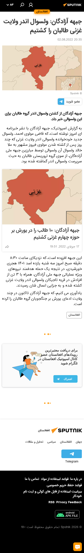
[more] (7, 246)
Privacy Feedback (69, 502)
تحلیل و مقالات (34, 441)
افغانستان (74, 315)
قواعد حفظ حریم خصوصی (64, 485)
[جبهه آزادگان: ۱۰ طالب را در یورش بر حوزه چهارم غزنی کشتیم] (42, 196)
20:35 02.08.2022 (70, 40)
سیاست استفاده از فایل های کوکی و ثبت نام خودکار (52, 494)
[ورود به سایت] (30, 4)
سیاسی (51, 441)
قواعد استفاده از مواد (54, 479)
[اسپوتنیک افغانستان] (73, 7)
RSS (51, 502)
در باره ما (76, 479)
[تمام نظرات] (77, 546)
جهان (79, 441)
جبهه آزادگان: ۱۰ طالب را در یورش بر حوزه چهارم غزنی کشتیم (45, 234)
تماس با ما (32, 479)
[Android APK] (67, 515)
